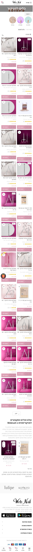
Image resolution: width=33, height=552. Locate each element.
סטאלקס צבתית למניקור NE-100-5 (24, 458)
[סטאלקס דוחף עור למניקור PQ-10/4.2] (8, 259)
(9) (8, 59)
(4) (8, 121)
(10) (24, 91)
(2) (24, 244)
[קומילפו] (24, 488)
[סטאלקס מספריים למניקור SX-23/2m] (24, 137)
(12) (8, 213)
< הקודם (28, 14)
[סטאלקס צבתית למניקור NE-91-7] (8, 385)
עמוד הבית (29, 29)
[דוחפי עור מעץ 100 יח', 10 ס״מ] (24, 107)
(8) (8, 91)
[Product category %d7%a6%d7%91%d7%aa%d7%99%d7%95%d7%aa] (12, 22)
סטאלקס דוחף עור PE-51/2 (9, 116)
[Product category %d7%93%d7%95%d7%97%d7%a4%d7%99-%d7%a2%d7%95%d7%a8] (28, 22)
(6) (24, 121)
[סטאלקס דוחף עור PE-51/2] (8, 107)
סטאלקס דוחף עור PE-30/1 (25, 178)
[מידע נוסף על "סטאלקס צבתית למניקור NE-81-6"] (3, 446)
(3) (8, 244)
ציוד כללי (25, 119)
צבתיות (8, 57)
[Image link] (22, 502)
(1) (24, 183)
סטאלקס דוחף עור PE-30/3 (9, 238)
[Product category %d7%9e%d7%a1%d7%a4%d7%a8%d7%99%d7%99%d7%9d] (20, 22)
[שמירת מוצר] (19, 40)
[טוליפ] (8, 488)
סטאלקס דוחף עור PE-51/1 (9, 85)
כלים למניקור (29, 57)
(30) (24, 61)
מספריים (23, 57)
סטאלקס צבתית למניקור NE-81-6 (8, 458)
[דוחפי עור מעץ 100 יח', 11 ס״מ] (24, 291)
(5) (24, 368)
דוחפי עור (8, 87)
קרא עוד (30, 468)
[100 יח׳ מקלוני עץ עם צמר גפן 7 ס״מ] (24, 199)
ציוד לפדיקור (9, 211)
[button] (24, 66)
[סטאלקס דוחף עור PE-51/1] (8, 76)
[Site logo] (16, 2)
